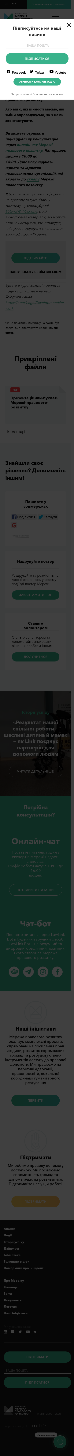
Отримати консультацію (37, 81)
